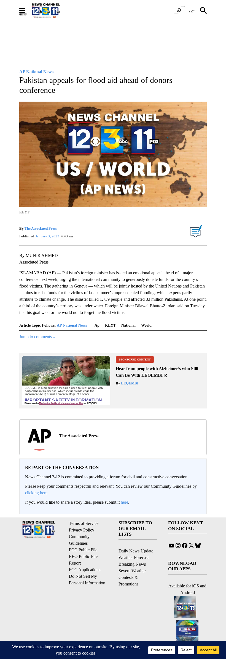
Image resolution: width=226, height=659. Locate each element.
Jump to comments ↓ (37, 336)
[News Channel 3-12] (52, 10)
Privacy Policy (81, 530)
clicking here (36, 492)
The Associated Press (41, 228)
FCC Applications (84, 569)
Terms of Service (83, 523)
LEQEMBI (129, 383)
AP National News (72, 325)
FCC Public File (83, 549)
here (124, 502)
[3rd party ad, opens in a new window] (66, 380)
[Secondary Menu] (26, 10)
